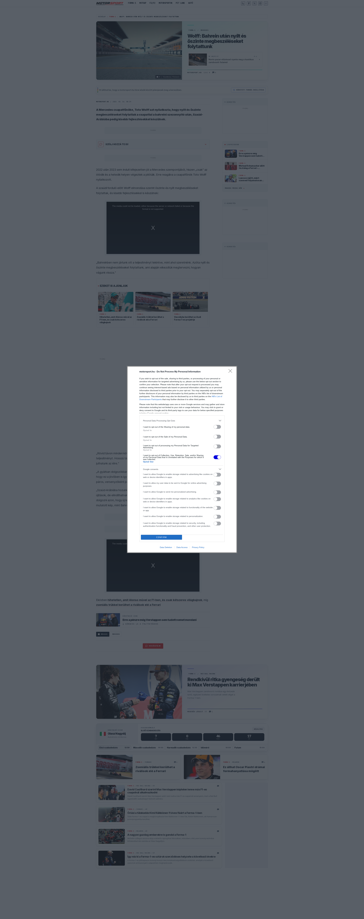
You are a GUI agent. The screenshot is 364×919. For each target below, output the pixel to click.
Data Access (182, 547)
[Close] (231, 372)
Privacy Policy (198, 547)
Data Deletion (166, 547)
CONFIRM (161, 537)
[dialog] (182, 459)
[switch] (217, 427)
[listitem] (182, 420)
